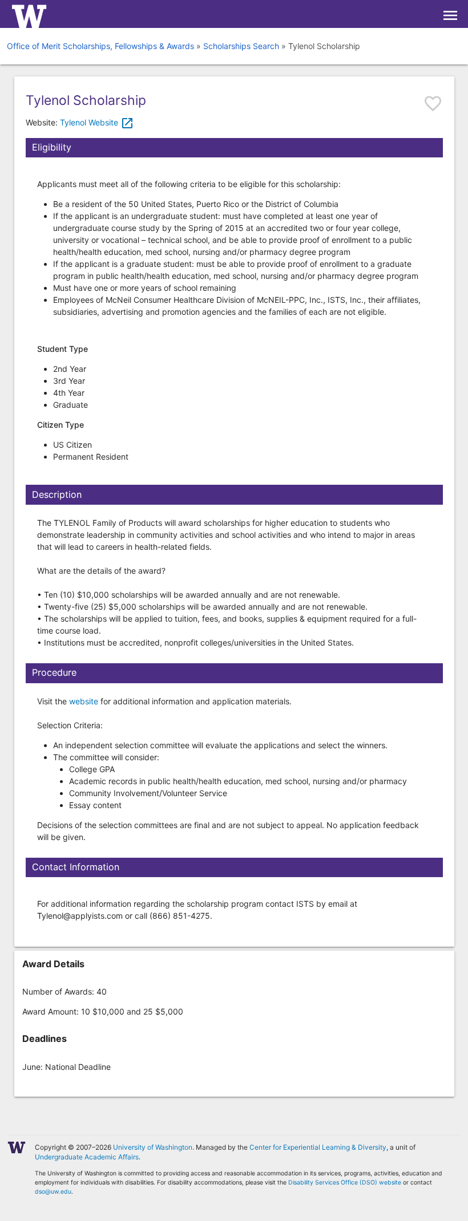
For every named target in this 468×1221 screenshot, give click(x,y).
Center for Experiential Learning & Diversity (317, 1147)
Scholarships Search (241, 46)
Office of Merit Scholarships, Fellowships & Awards (100, 46)
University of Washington (152, 1147)
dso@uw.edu (53, 1191)
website (83, 701)
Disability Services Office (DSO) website (344, 1182)
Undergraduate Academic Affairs (87, 1157)
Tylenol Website (97, 122)
